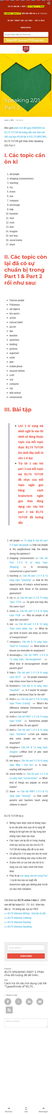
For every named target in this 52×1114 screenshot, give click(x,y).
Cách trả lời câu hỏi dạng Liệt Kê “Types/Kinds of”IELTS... (25, 985)
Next (6, 980)
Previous (7, 968)
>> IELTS (9, 926)
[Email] (39, 1001)
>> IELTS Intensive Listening (17, 918)
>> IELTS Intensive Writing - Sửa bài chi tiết (24, 913)
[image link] (26, 49)
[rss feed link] (9, 1010)
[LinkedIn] (29, 1001)
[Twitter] (18, 1001)
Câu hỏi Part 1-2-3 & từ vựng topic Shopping (29, 562)
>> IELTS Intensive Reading (17, 922)
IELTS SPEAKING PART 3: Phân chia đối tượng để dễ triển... (24, 973)
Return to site (11, 995)
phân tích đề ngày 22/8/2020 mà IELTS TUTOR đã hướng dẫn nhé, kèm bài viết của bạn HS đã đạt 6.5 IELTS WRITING (25, 132)
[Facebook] (7, 1001)
